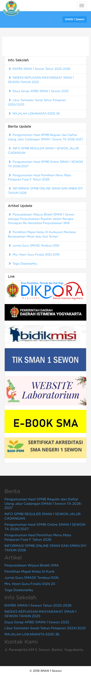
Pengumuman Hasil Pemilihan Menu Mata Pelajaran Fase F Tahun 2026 (39, 177)
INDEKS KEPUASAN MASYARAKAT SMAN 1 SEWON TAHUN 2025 (41, 80)
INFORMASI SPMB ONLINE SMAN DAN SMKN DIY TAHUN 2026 (45, 191)
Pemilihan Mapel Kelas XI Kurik (29, 571)
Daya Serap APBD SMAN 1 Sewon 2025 (40, 91)
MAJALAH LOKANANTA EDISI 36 (36, 113)
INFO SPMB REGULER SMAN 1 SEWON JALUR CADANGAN (43, 150)
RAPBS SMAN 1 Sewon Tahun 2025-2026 (41, 69)
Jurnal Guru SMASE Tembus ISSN (35, 245)
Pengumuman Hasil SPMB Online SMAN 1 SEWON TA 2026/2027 (45, 164)
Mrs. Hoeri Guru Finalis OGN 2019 (35, 254)
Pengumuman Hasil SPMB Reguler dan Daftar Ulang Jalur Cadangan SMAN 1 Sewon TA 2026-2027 (45, 137)
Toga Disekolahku (24, 263)
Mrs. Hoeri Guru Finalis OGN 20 (29, 584)
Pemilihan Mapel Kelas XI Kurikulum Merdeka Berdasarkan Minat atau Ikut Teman (42, 234)
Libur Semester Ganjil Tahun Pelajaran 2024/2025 (37, 102)
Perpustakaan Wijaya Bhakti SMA (31, 565)
